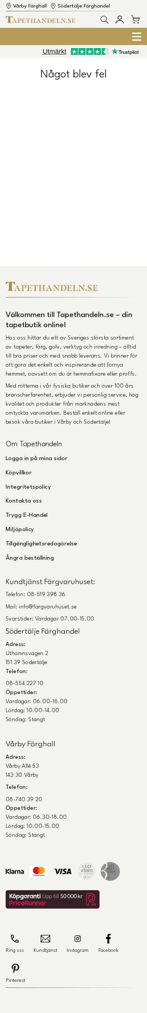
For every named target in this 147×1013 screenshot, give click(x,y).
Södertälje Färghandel (84, 6)
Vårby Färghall (30, 6)
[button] (105, 20)
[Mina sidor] (119, 19)
